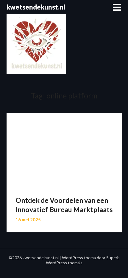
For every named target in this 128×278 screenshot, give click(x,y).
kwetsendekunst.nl (36, 7)
